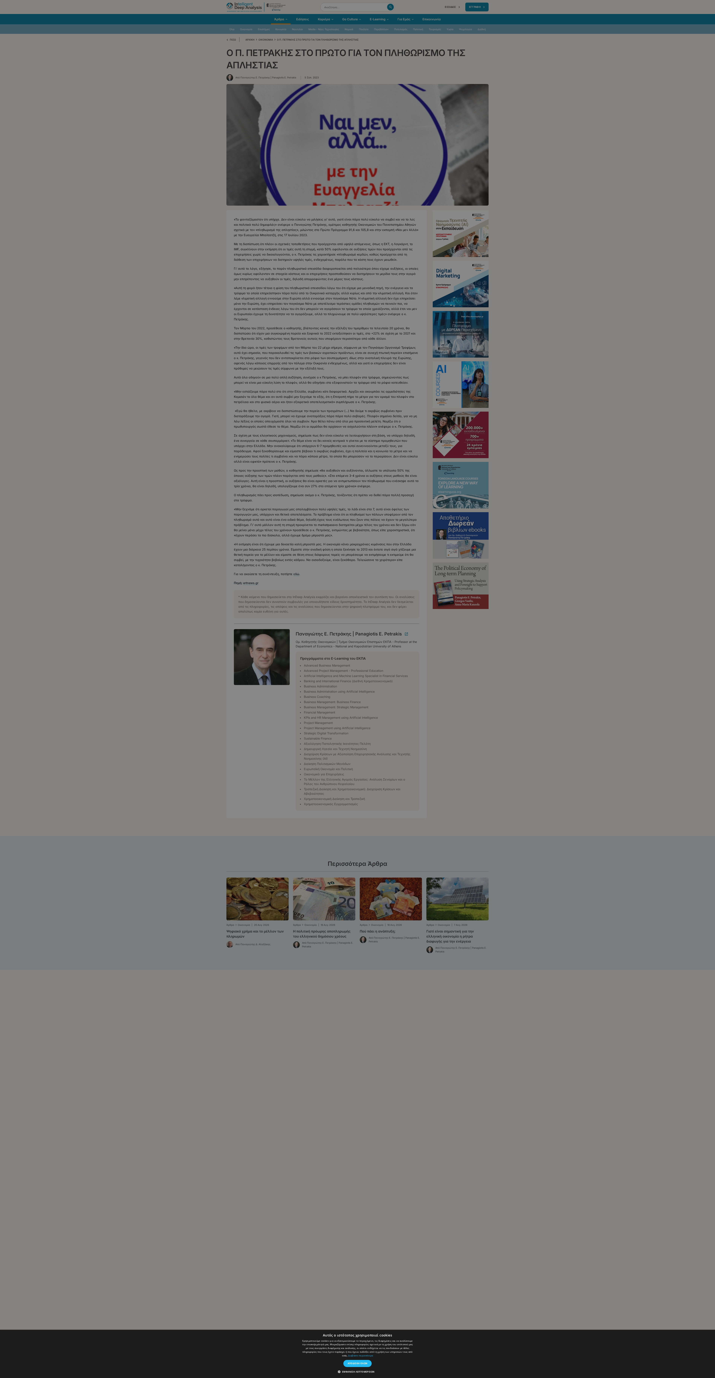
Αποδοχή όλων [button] (358, 1363)
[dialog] (357, 689)
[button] (358, 1372)
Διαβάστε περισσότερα (360, 1355)
